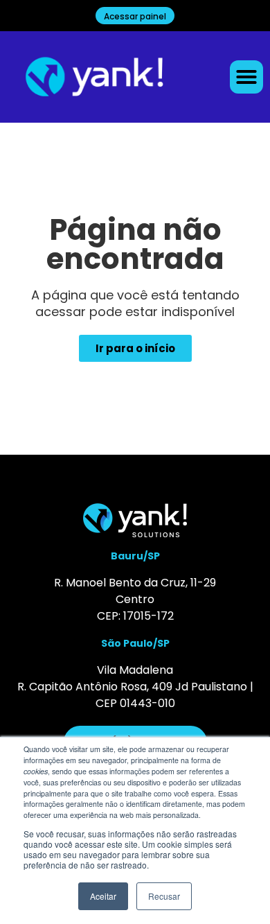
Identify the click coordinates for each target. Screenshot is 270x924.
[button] (246, 77)
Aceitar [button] (103, 896)
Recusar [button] (164, 896)
